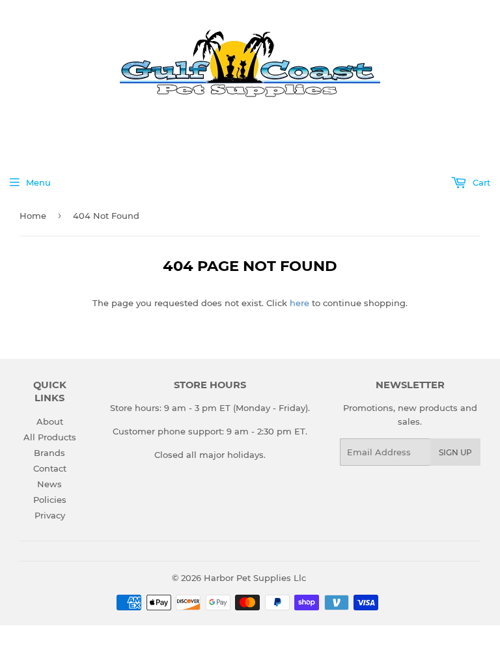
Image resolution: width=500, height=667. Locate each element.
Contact (49, 468)
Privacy (50, 515)
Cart (480, 182)
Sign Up (455, 452)
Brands (49, 452)
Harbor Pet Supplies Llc (255, 578)
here (299, 303)
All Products (49, 437)
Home (33, 215)
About (49, 421)
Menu (38, 182)
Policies (49, 499)
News (49, 484)
